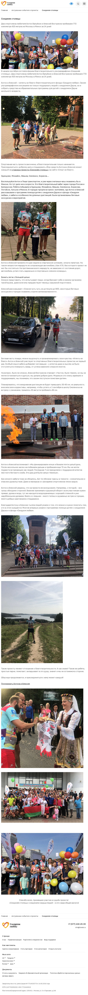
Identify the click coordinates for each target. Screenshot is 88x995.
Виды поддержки (50, 940)
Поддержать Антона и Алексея (15, 684)
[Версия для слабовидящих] (73, 4)
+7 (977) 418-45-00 (77, 924)
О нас (4, 940)
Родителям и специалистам (32, 940)
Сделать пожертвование (10, 949)
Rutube (4, 964)
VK (3, 958)
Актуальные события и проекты (25, 10)
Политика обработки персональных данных (65, 973)
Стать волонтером (40, 949)
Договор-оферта (7, 976)
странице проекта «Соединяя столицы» (30, 170)
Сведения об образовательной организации (33, 973)
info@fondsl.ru (80, 927)
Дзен (11, 964)
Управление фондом (15, 940)
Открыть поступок (54, 949)
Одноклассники (7, 961)
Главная (4, 10)
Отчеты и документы (9, 973)
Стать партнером (26, 949)
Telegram (10, 958)
